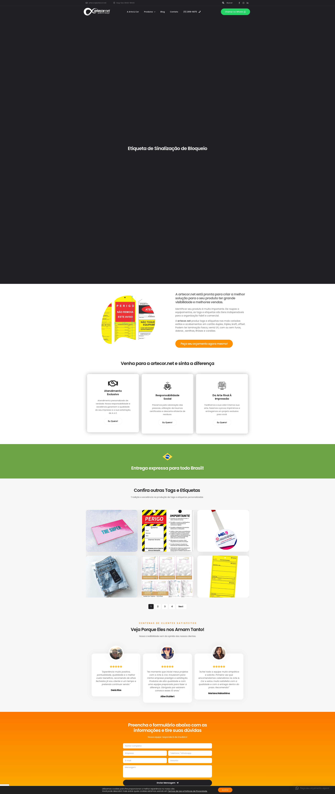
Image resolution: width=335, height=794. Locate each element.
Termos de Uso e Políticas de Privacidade (187, 791)
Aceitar (225, 790)
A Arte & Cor (133, 11)
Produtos (148, 11)
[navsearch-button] (223, 2)
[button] (312, 788)
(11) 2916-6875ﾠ (191, 11)
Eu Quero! (113, 421)
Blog (162, 11)
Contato (174, 11)
